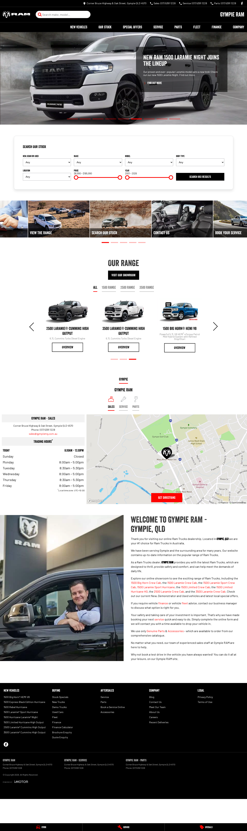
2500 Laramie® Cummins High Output (25, 727)
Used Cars (57, 712)
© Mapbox (223, 502)
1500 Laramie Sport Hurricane (156, 587)
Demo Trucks (59, 707)
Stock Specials (60, 697)
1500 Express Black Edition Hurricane (24, 701)
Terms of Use (205, 701)
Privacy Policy (205, 697)
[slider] (76, 177)
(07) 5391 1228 (47, 429)
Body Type (180, 156)
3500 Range (146, 287)
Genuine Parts (156, 631)
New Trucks (58, 701)
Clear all (218, 148)
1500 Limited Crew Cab (195, 587)
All (95, 287)
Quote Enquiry (60, 737)
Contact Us (155, 701)
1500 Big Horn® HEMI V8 (17, 697)
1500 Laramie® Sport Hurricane (21, 712)
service (159, 619)
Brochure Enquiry (62, 732)
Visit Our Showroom (123, 275)
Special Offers (132, 27)
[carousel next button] (215, 326)
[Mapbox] (96, 501)
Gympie (123, 379)
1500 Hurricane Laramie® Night (21, 717)
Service (158, 27)
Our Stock (105, 27)
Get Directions (166, 498)
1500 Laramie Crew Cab (182, 582)
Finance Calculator (62, 727)
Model (127, 156)
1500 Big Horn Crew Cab (146, 582)
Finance (217, 27)
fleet (185, 603)
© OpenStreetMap (237, 502)
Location (26, 170)
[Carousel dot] (72, 119)
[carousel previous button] (32, 326)
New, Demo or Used (31, 156)
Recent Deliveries (159, 722)
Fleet (196, 27)
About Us (154, 712)
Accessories (176, 631)
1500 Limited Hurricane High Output (24, 722)
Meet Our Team (157, 707)
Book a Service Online (113, 707)
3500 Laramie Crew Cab (211, 591)
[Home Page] (16, 14)
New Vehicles (78, 27)
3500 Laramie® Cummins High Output (25, 732)
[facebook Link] (242, 3)
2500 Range (127, 287)
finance (163, 603)
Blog (151, 697)
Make (76, 156)
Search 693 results (200, 177)
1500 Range (109, 287)
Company (238, 27)
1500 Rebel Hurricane (15, 707)
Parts (178, 27)
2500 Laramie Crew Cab (169, 591)
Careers (153, 717)
